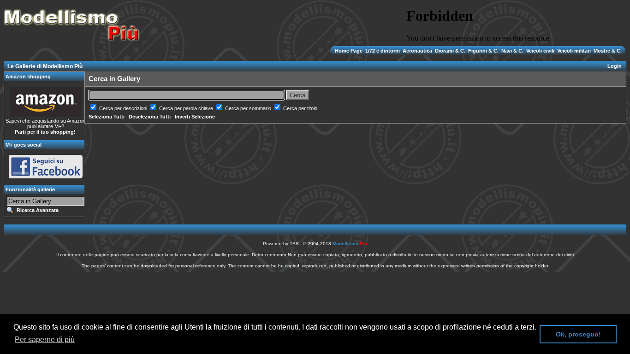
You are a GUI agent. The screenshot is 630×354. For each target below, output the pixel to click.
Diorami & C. (450, 50)
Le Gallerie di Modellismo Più (45, 66)
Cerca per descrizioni (124, 108)
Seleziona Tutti (107, 116)
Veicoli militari (574, 50)
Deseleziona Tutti (150, 116)
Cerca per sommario (249, 108)
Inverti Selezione (195, 116)
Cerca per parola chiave (186, 108)
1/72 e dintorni (382, 50)
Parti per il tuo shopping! (45, 132)
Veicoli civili (540, 50)
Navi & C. (512, 50)
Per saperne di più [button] (45, 339)
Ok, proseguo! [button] (578, 334)
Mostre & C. (607, 50)
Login (614, 66)
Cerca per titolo (300, 108)
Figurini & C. (483, 50)
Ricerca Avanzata (38, 210)
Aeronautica (417, 50)
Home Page (349, 50)
